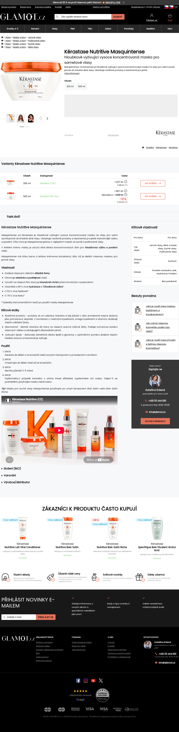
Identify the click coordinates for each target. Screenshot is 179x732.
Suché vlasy (34, 43)
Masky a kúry (19, 37)
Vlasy (8, 37)
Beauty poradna (8, 7)
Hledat (117, 17)
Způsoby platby (43, 646)
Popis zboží (13, 216)
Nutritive (173, 147)
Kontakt (58, 7)
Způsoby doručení (44, 642)
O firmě (111, 642)
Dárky (68, 7)
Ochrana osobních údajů (119, 653)
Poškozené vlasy (36, 40)
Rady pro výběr (79, 646)
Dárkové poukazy (44, 660)
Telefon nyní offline (101, 7)
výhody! (156, 7)
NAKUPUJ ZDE (112, 2)
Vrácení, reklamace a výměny (49, 649)
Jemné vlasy (34, 37)
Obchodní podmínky (117, 649)
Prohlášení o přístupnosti (119, 657)
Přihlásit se (45, 617)
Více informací (71, 73)
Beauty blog (25, 7)
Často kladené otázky (82, 642)
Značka (150, 147)
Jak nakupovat (78, 649)
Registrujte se (137, 7)
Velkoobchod (42, 657)
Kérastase (113, 135)
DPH (38, 653)
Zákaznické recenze (80, 695)
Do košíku (151, 183)
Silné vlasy (33, 47)
